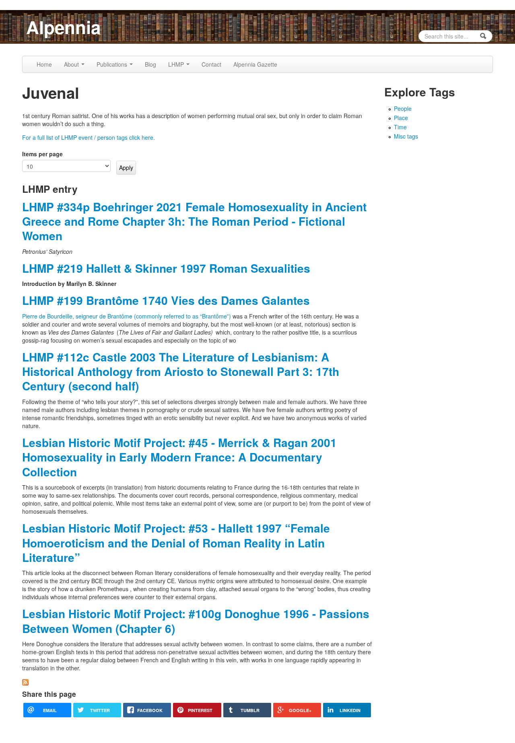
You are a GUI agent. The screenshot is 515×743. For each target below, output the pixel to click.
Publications (113, 64)
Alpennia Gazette (255, 64)
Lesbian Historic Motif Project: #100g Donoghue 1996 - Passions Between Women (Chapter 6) (195, 620)
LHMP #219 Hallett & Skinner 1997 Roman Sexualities (166, 268)
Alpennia (63, 27)
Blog (150, 64)
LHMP (176, 64)
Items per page (42, 154)
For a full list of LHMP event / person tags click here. (88, 137)
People (403, 108)
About (72, 64)
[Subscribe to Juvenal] (25, 682)
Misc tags (406, 136)
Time (400, 127)
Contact (211, 64)
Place (401, 118)
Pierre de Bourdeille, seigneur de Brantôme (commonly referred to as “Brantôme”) (127, 316)
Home (44, 64)
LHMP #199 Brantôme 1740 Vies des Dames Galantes (166, 300)
